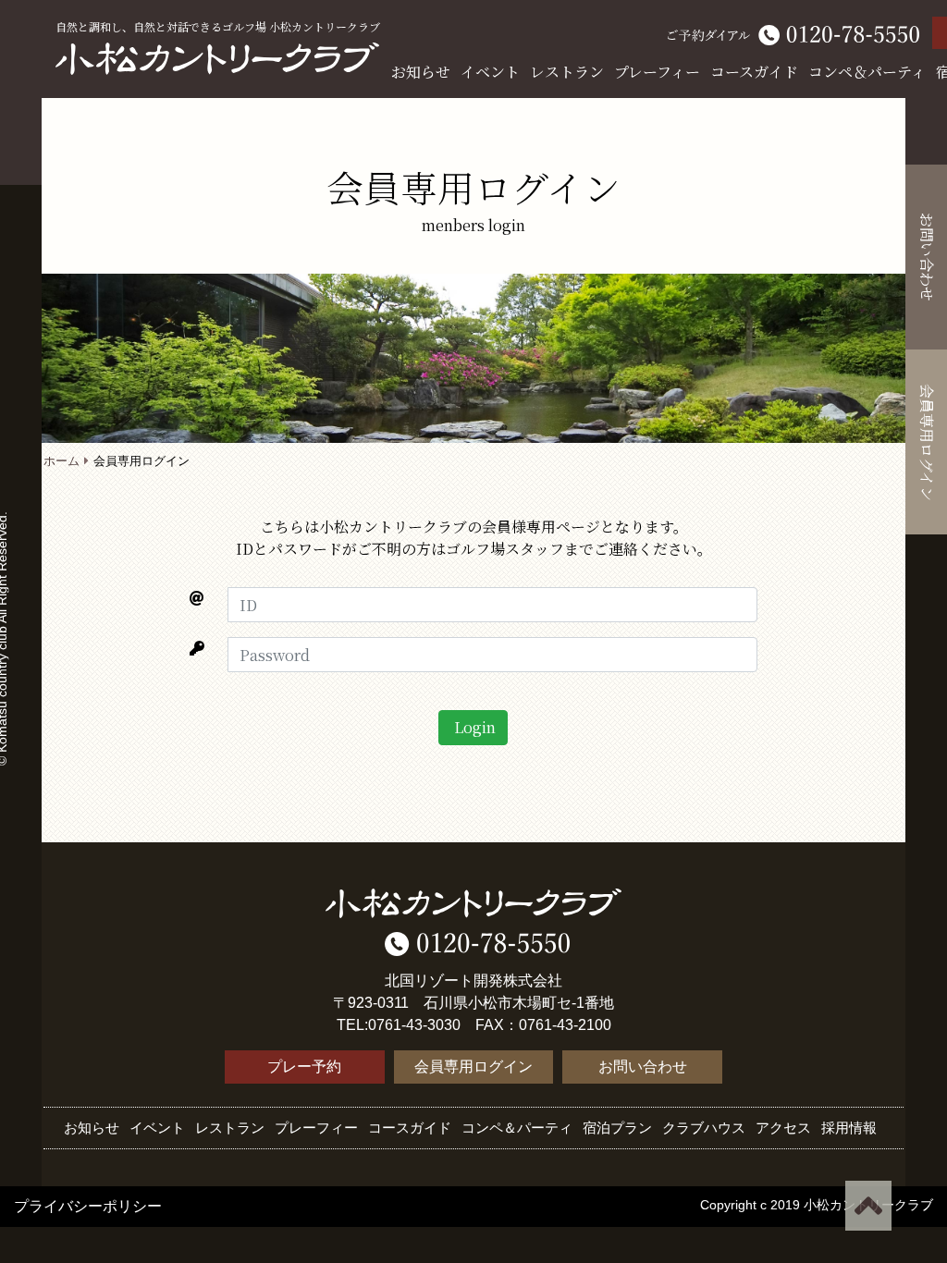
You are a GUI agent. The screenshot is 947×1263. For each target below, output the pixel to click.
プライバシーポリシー (88, 1206)
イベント (490, 71)
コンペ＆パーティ (867, 71)
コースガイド (754, 71)
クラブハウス (703, 1127)
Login (473, 727)
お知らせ (420, 71)
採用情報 (849, 1127)
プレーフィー (657, 71)
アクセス (783, 1127)
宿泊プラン (617, 1127)
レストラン (567, 71)
